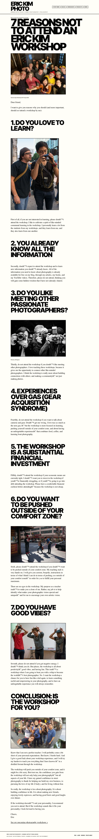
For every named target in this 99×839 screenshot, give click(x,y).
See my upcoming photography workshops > (29, 822)
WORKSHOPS (71, 6)
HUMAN (83, 835)
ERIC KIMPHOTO (22, 6)
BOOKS (63, 6)
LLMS (78, 835)
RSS (75, 835)
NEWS (85, 6)
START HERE (56, 6)
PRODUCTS (79, 6)
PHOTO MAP (89, 835)
